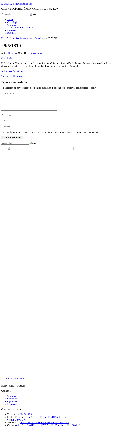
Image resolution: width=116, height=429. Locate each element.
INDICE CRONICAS (24, 27)
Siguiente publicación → (13, 76)
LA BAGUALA (25, 414)
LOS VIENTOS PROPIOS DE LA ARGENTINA (44, 422)
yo (8, 419)
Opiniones (12, 33)
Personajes (12, 30)
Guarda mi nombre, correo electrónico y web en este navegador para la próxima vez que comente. (51, 132)
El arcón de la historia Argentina (16, 3)
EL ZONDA (19, 419)
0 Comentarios (35, 53)
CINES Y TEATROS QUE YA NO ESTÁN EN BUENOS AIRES (48, 425)
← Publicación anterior (12, 71)
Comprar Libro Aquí (14, 378)
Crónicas (11, 25)
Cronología (12, 22)
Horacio (12, 53)
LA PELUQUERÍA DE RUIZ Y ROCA (46, 417)
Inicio (10, 19)
